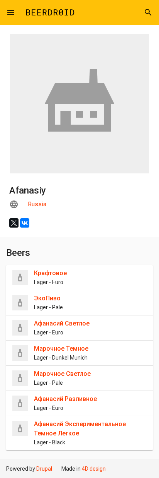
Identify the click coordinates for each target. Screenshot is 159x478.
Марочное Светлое (62, 373)
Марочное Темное (61, 348)
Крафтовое (50, 273)
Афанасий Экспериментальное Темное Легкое (80, 428)
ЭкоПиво (47, 298)
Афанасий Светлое (62, 323)
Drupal (44, 469)
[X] (14, 223)
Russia (37, 204)
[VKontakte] (24, 223)
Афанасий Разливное (65, 399)
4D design (94, 469)
